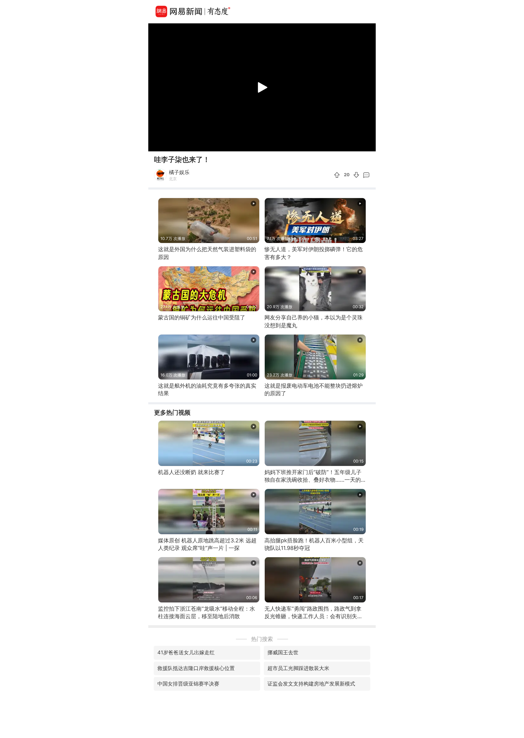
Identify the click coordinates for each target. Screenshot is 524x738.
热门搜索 (262, 639)
